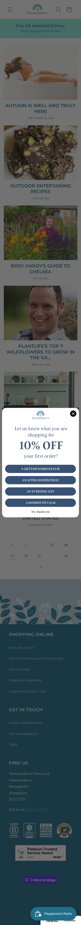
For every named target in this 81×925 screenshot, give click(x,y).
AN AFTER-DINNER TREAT (40, 480)
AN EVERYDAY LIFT (40, 491)
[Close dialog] (73, 414)
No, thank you (40, 511)
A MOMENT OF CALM (41, 503)
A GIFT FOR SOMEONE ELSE (40, 469)
